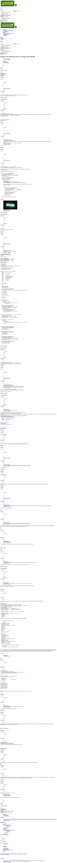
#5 (3, 227)
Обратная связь (5, 848)
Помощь (4, 850)
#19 (3, 669)
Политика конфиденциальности (7, 849)
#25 (3, 791)
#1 (3, 93)
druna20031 (2, 589)
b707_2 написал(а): (6, 561)
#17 (3, 581)
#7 (3, 360)
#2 (3, 112)
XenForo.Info (7, 854)
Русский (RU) (5, 846)
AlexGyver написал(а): (6, 464)
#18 (3, 599)
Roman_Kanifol (5, 843)
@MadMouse (2, 762)
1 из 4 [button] (1, 68)
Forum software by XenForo (9, 853)
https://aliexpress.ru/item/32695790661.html (7, 416)
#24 (3, 775)
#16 (3, 560)
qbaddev (8, 58)
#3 (3, 138)
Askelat (2, 511)
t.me (4, 89)
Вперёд (2, 67)
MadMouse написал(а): (6, 794)
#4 (3, 165)
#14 (3, 521)
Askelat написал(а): (6, 541)
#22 (3, 740)
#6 (3, 248)
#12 (3, 482)
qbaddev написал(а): (6, 181)
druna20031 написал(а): (6, 705)
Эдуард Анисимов (3, 99)
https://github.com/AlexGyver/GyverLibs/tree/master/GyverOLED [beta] (18, 443)
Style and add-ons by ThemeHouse (22, 853)
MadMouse (2, 730)
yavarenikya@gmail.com (6, 88)
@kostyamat (2, 777)
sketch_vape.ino (5, 655)
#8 (3, 383)
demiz (1, 659)
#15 (3, 539)
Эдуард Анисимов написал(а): (7, 139)
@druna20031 (2, 723)
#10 (3, 442)
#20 (3, 704)
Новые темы (3, 822)
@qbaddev (4, 505)
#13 (3, 503)
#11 (3, 463)
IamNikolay (2, 694)
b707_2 (2, 529)
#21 (3, 722)
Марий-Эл (4, 108)
